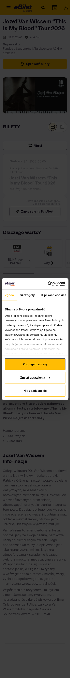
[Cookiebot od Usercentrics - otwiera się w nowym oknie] (49, 283)
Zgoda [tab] (9, 295)
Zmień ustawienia (32, 377)
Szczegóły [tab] (27, 295)
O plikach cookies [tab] (53, 295)
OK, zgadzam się (35, 364)
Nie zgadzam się (35, 390)
